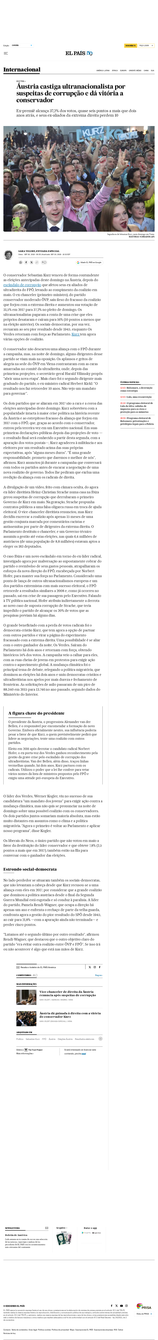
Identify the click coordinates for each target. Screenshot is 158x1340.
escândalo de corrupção (22, 285)
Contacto (7, 1330)
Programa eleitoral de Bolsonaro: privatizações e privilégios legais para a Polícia (137, 421)
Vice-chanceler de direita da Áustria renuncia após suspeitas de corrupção (68, 994)
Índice (120, 1330)
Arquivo (60, 1228)
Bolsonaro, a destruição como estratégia (136, 389)
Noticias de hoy (9, 1333)
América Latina (103, 71)
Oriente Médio (135, 71)
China (146, 71)
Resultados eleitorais (84, 1039)
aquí (84, 1053)
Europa (123, 71)
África (115, 71)
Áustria (20, 81)
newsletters (12, 1228)
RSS (115, 1330)
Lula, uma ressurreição (139, 397)
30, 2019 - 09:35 (32, 254)
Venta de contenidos (20, 1330)
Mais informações (24, 1053)
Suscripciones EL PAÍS (84, 1330)
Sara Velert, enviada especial (39, 251)
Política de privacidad (60, 1330)
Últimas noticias (129, 382)
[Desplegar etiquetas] (100, 1039)
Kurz (76, 334)
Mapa (72, 1330)
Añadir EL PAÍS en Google (91, 262)
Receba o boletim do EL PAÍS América (38, 967)
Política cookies (44, 1330)
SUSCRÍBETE (131, 46)
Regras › (99, 975)
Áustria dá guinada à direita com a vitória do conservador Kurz (70, 1015)
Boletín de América (16, 1235)
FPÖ (44, 1039)
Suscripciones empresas (103, 1330)
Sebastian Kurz (33, 1039)
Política (19, 1039)
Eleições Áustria (65, 1039)
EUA (152, 71)
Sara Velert (45, 1000)
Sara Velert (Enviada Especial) (53, 1021)
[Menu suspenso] (5, 53)
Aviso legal (33, 1330)
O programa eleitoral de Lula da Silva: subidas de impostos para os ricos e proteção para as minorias (136, 407)
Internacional (21, 70)
